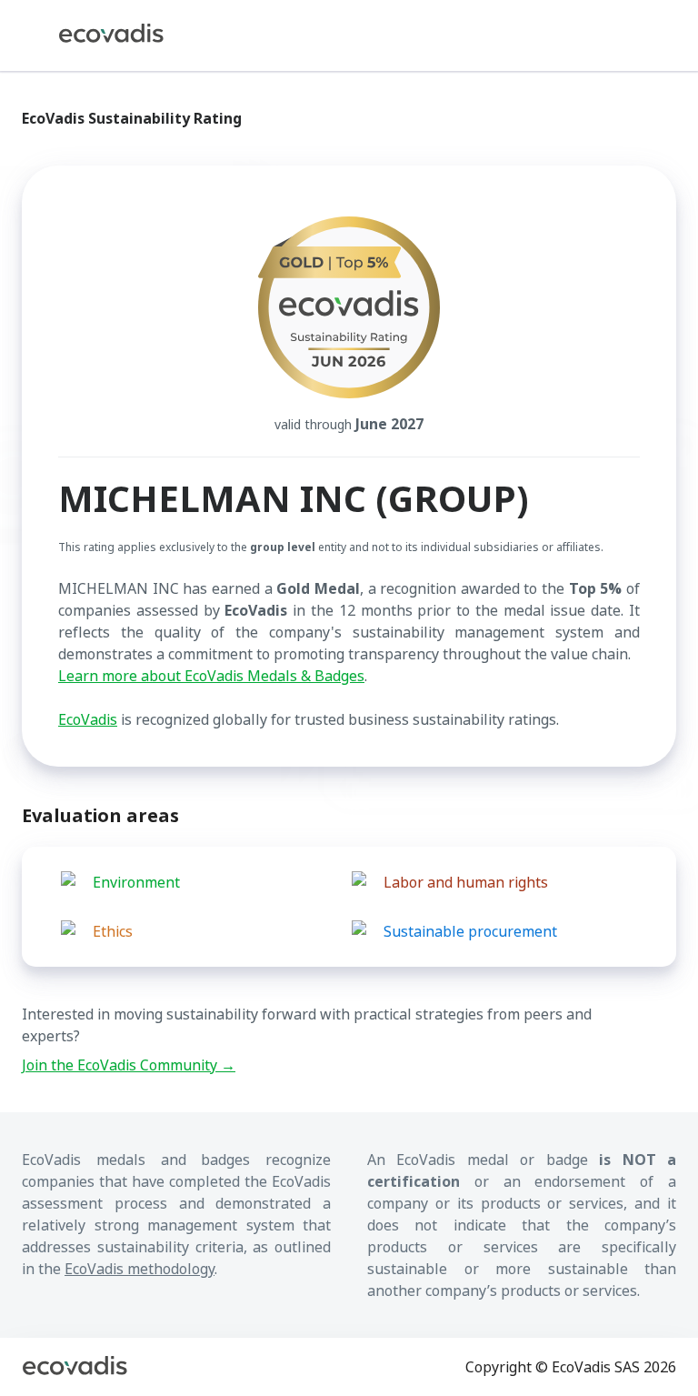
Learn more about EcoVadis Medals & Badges (211, 676)
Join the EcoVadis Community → (128, 1065)
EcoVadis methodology (139, 1269)
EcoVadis (87, 719)
